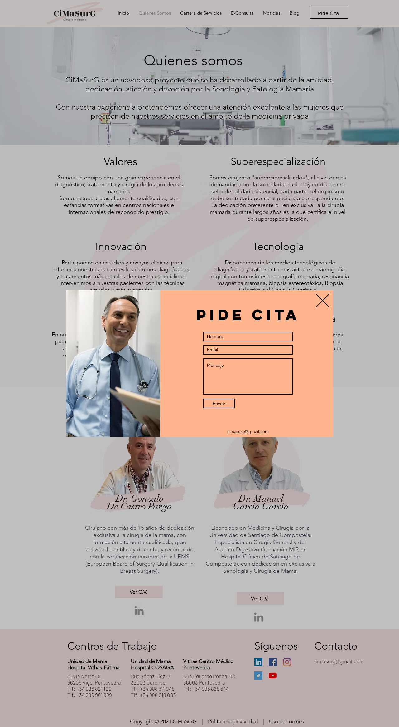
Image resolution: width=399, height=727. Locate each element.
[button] (322, 300)
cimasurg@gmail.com (248, 431)
